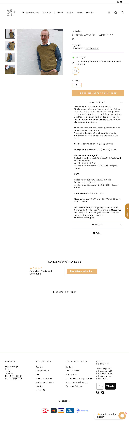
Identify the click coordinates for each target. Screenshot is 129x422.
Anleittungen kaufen (45, 382)
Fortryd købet (127, 210)
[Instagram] (97, 392)
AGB (37, 374)
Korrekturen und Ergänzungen (79, 378)
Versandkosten (92, 48)
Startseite (76, 31)
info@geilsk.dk (15, 378)
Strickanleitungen (30, 12)
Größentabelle (72, 371)
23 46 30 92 (17, 376)
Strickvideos (71, 374)
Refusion (39, 386)
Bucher (70, 12)
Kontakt (69, 367)
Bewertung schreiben (81, 271)
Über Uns (40, 367)
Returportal (41, 390)
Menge (75, 80)
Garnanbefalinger (74, 386)
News (79, 12)
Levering (97, 225)
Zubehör (47, 12)
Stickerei (59, 12)
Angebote (91, 12)
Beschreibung (98, 102)
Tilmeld (110, 386)
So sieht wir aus (43, 371)
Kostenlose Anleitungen (76, 382)
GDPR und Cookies (44, 378)
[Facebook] (102, 392)
